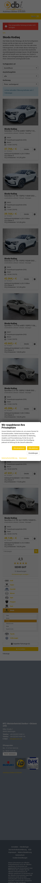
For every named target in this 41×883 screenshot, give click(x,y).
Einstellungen (33, 453)
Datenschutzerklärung (9, 458)
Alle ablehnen (33, 448)
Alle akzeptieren (18, 448)
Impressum (23, 458)
